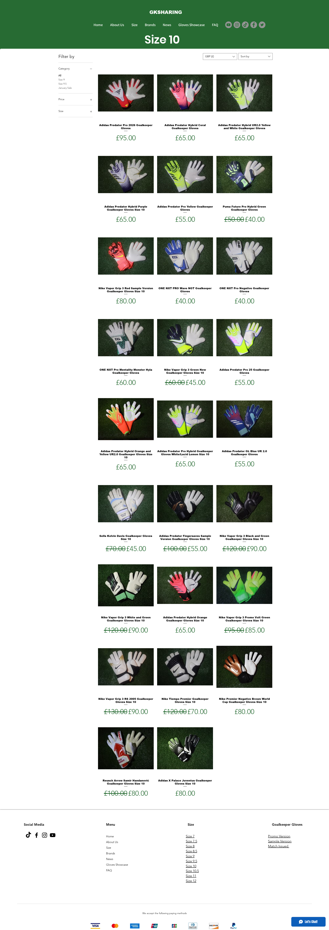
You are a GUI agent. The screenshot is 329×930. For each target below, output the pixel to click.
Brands (110, 853)
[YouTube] (228, 24)
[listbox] (220, 56)
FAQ (109, 870)
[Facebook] (253, 24)
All (59, 75)
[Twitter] (262, 24)
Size (108, 847)
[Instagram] (237, 24)
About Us (112, 842)
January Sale (65, 87)
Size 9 (61, 79)
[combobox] (255, 56)
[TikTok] (245, 24)
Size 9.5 (62, 83)
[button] (220, 56)
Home (110, 836)
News (109, 859)
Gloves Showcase (117, 864)
